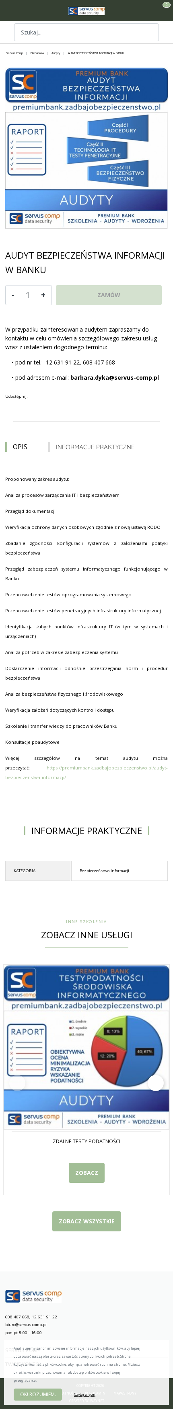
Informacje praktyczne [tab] (95, 447)
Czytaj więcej (84, 1394)
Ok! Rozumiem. (38, 1394)
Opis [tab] (20, 447)
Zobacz (86, 1172)
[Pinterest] (57, 397)
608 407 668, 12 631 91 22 (31, 1317)
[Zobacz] (149, 32)
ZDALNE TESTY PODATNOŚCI (86, 1141)
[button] (156, 1083)
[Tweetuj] (41, 397)
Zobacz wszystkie (87, 1221)
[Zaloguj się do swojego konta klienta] (153, 11)
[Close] (159, 1350)
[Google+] (49, 397)
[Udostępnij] (33, 397)
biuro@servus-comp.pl (26, 1324)
